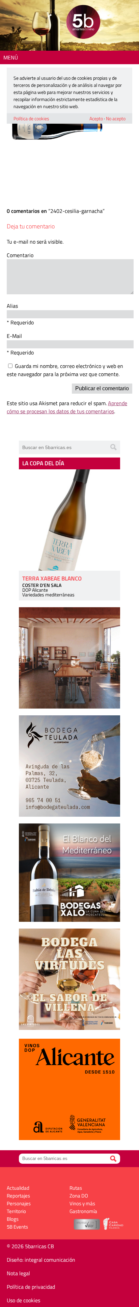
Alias (12, 306)
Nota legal (18, 1273)
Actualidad (18, 1188)
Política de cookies (31, 118)
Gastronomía (83, 1211)
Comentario (20, 255)
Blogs (13, 1219)
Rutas (76, 1188)
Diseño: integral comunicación (41, 1260)
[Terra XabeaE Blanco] (69, 520)
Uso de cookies (23, 1300)
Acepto (96, 118)
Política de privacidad (31, 1287)
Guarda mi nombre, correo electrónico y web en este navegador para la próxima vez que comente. (65, 370)
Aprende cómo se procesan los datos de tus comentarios (67, 407)
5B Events (17, 1227)
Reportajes (18, 1196)
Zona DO (79, 1196)
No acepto (116, 118)
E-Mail (14, 336)
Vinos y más (82, 1203)
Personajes (19, 1203)
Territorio (16, 1211)
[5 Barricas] (83, 23)
